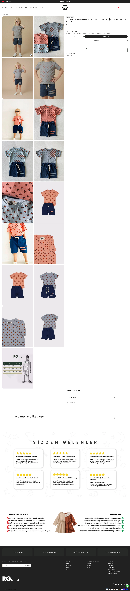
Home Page (4, 7)
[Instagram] (113, 584)
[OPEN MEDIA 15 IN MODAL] (62, 345)
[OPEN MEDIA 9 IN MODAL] (62, 221)
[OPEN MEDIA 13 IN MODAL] (62, 303)
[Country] (3, 1)
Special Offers (33, 7)
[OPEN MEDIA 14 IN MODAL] (31, 345)
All (114, 417)
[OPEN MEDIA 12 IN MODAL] (31, 303)
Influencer (89, 565)
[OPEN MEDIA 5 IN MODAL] (62, 138)
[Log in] (124, 7)
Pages (46, 7)
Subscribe (27, 565)
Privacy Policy (111, 563)
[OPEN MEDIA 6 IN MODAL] (31, 179)
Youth (20, 7)
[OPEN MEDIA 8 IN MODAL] (31, 221)
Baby (10, 7)
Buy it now (96, 40)
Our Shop (89, 567)
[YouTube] (118, 584)
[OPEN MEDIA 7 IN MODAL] (62, 179)
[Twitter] (124, 584)
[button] (121, 7)
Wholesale (89, 563)
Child (15, 7)
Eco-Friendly (68, 565)
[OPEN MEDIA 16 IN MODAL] (31, 386)
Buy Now (41, 7)
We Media (68, 567)
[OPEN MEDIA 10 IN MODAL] (31, 262)
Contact (67, 563)
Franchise (26, 7)
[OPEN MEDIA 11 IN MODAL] (62, 262)
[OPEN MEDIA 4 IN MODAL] (31, 138)
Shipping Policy (111, 567)
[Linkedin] (121, 584)
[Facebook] (116, 584)
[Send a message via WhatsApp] (127, 586)
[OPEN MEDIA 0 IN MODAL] (31, 55)
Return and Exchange (112, 573)
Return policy (110, 565)
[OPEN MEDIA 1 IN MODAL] (62, 55)
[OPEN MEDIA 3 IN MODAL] (62, 96)
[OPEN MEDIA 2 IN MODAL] (31, 96)
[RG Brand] (10, 578)
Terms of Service (111, 569)
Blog (67, 569)
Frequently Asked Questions (114, 571)
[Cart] (127, 7)
